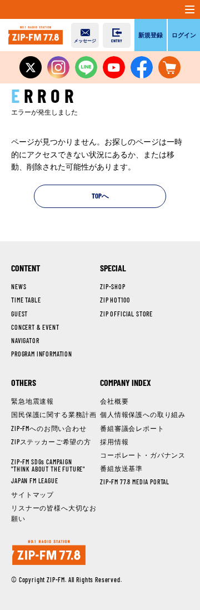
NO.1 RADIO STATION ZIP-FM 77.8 (35, 35)
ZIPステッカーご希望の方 (51, 441)
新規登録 (150, 34)
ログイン (184, 34)
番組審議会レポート (132, 428)
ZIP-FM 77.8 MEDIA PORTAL (134, 481)
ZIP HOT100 (114, 300)
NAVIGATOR (25, 340)
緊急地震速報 (32, 401)
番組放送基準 (121, 468)
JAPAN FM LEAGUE (34, 480)
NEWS (18, 286)
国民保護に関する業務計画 (54, 414)
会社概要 (114, 401)
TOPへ (100, 195)
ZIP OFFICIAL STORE (126, 314)
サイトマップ (32, 494)
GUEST (19, 314)
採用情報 (114, 441)
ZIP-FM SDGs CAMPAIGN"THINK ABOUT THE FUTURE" (48, 465)
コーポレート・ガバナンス (143, 455)
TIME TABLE (26, 300)
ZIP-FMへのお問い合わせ (49, 428)
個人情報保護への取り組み (143, 414)
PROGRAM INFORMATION (41, 354)
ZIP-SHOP (113, 286)
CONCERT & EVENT (35, 327)
